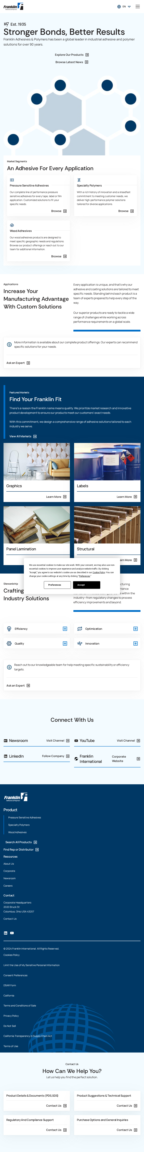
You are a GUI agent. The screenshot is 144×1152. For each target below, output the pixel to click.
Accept (81, 585)
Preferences (54, 585)
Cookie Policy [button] (99, 572)
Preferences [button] (84, 576)
